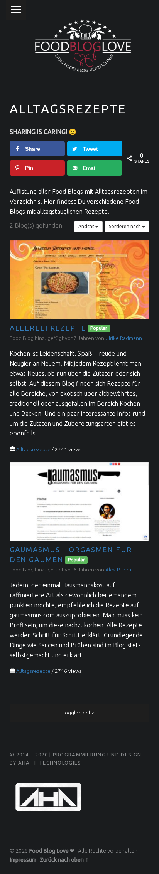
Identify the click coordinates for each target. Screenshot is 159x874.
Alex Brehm (119, 569)
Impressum (23, 860)
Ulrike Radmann (123, 338)
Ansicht (86, 226)
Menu (16, 10)
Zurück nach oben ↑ (64, 860)
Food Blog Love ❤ (51, 851)
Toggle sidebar (79, 712)
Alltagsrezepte (33, 449)
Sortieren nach (125, 226)
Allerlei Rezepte (48, 328)
